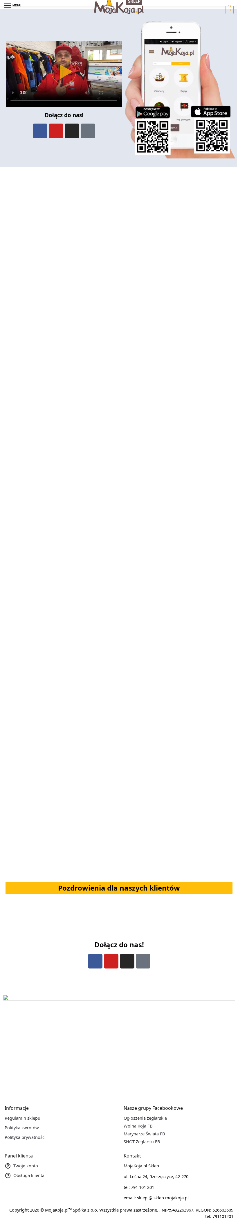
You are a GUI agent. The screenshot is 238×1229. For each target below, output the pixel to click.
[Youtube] (56, 131)
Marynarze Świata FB (144, 1134)
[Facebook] (40, 131)
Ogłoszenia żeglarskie (145, 1118)
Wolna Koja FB (138, 1126)
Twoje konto (25, 1166)
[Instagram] (72, 131)
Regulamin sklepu (22, 1118)
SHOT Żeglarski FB (142, 1141)
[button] (229, 10)
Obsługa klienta (28, 1175)
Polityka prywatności (25, 1137)
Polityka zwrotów (22, 1127)
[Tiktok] (88, 131)
